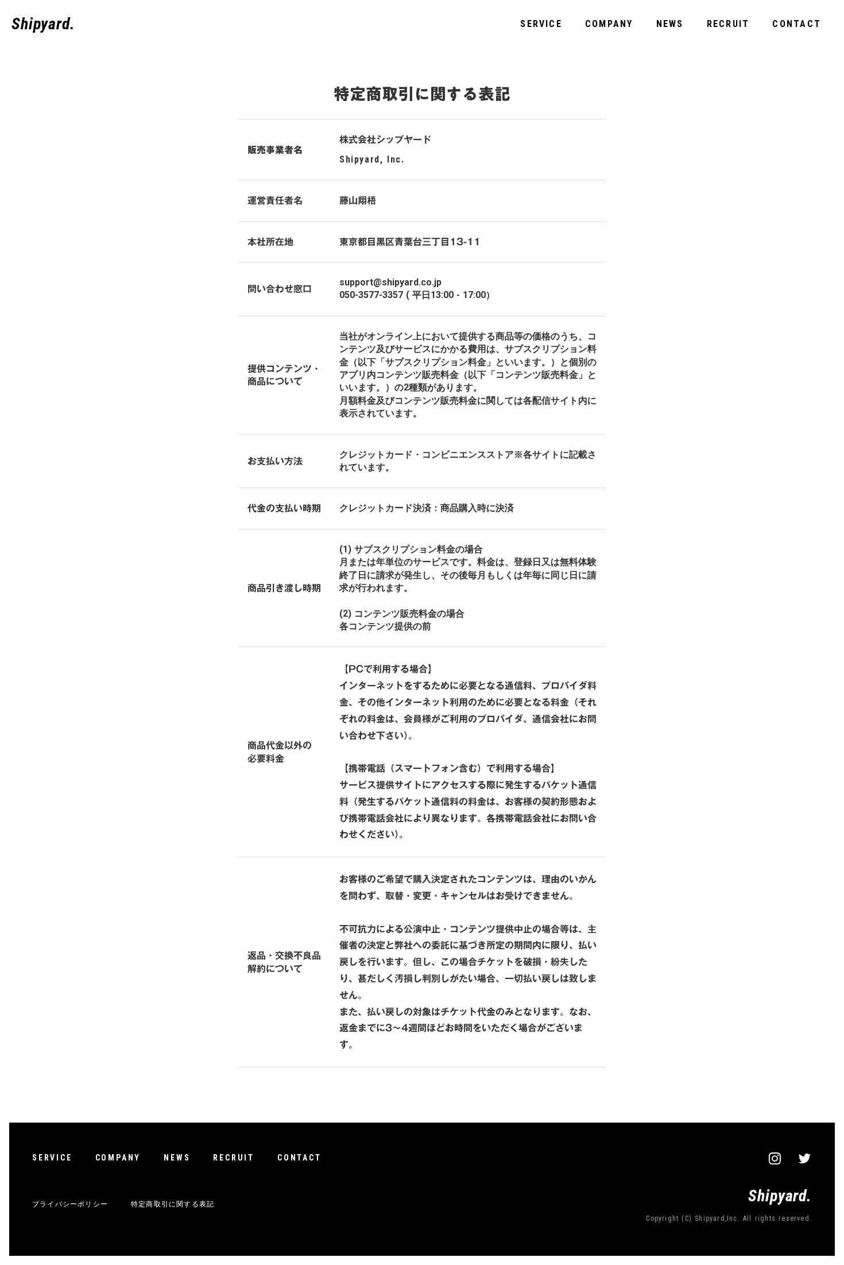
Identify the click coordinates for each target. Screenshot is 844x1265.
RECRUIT (728, 23)
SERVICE (541, 23)
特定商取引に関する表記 (172, 1204)
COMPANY (609, 23)
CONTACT (796, 23)
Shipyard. (43, 23)
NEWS (670, 23)
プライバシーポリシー (70, 1204)
